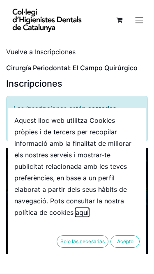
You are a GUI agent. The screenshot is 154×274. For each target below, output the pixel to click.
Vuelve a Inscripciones (41, 52)
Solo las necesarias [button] (82, 241)
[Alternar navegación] (139, 20)
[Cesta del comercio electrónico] (119, 20)
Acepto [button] (125, 241)
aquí (82, 212)
